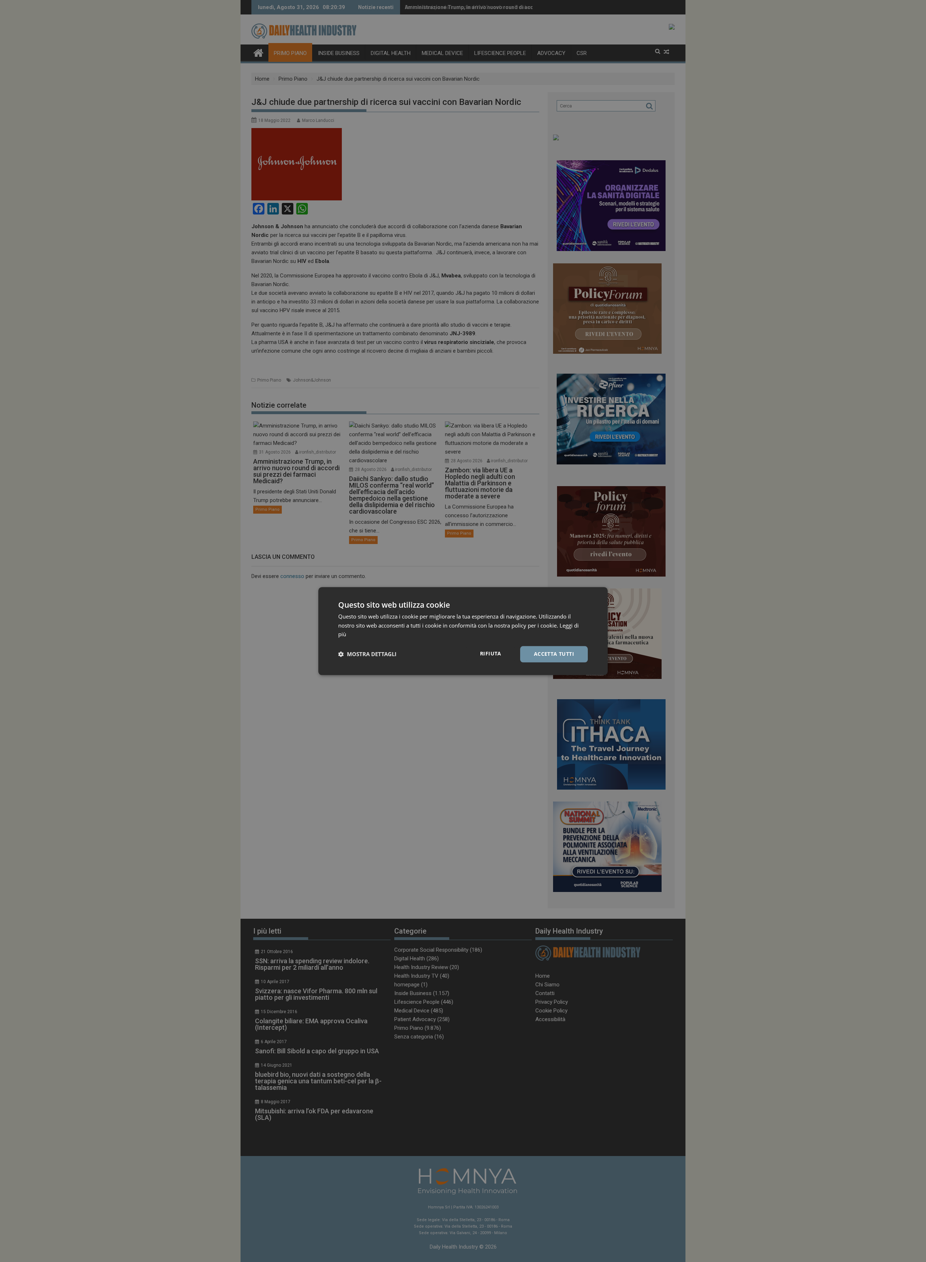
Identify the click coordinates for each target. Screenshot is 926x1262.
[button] (367, 654)
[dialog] (463, 631)
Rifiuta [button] (490, 653)
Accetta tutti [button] (554, 653)
